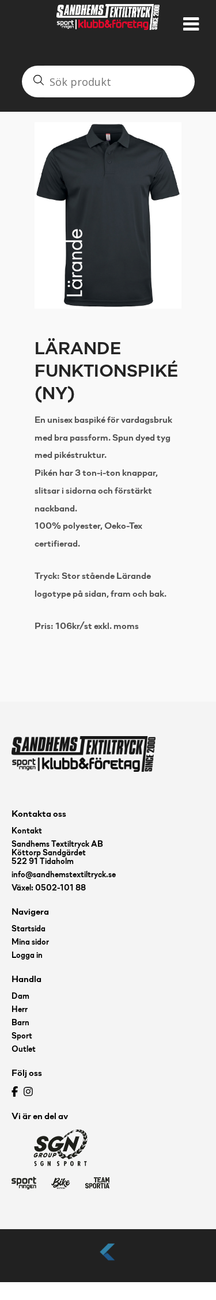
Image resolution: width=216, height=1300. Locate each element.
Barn (20, 1023)
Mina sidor (30, 942)
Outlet (24, 1049)
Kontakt (27, 831)
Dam (20, 996)
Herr (20, 1010)
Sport (22, 1036)
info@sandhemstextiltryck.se (64, 875)
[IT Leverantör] (108, 1261)
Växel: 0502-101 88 (49, 888)
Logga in (27, 956)
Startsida (29, 929)
